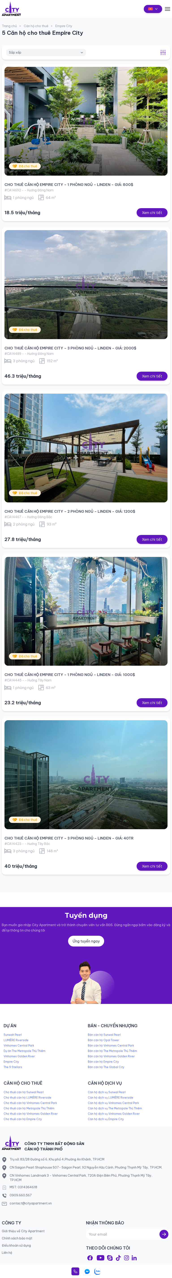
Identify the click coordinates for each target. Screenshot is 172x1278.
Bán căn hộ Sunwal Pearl (104, 1034)
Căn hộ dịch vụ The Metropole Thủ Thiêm (115, 1108)
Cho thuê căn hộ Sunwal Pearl (24, 1092)
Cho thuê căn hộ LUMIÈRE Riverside (27, 1097)
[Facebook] (90, 1258)
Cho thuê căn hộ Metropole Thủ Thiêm (29, 1108)
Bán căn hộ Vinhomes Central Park (111, 1045)
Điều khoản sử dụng (16, 1245)
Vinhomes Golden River (19, 1056)
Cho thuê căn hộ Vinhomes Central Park (30, 1103)
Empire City (11, 1061)
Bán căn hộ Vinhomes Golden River (111, 1056)
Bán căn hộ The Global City (106, 1067)
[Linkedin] (134, 1257)
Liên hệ (7, 1253)
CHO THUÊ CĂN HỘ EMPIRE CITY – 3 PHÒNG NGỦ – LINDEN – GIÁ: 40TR (68, 838)
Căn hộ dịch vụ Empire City (106, 1119)
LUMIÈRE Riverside (16, 1040)
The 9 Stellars (13, 1067)
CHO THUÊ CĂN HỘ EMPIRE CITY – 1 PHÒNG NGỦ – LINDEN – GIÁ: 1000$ (69, 674)
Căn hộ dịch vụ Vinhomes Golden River (114, 1113)
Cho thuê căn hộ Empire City (23, 1119)
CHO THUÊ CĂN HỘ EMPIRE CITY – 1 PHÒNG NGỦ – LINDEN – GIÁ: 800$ (68, 184)
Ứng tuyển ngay (86, 941)
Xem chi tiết (152, 212)
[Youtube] (100, 1258)
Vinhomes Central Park (19, 1045)
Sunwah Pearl (13, 1034)
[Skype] (110, 1258)
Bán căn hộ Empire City (103, 1061)
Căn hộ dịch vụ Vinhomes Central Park (113, 1103)
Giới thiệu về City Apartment (23, 1231)
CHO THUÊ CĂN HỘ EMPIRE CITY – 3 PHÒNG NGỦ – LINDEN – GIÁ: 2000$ (70, 348)
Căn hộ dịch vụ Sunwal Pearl (107, 1092)
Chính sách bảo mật (17, 1238)
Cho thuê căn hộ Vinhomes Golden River (31, 1113)
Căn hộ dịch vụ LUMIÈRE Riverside (110, 1097)
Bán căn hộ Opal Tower (103, 1040)
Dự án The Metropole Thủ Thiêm (24, 1051)
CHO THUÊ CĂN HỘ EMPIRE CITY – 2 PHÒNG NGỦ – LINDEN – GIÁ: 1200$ (69, 511)
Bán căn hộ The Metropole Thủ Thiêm (112, 1051)
